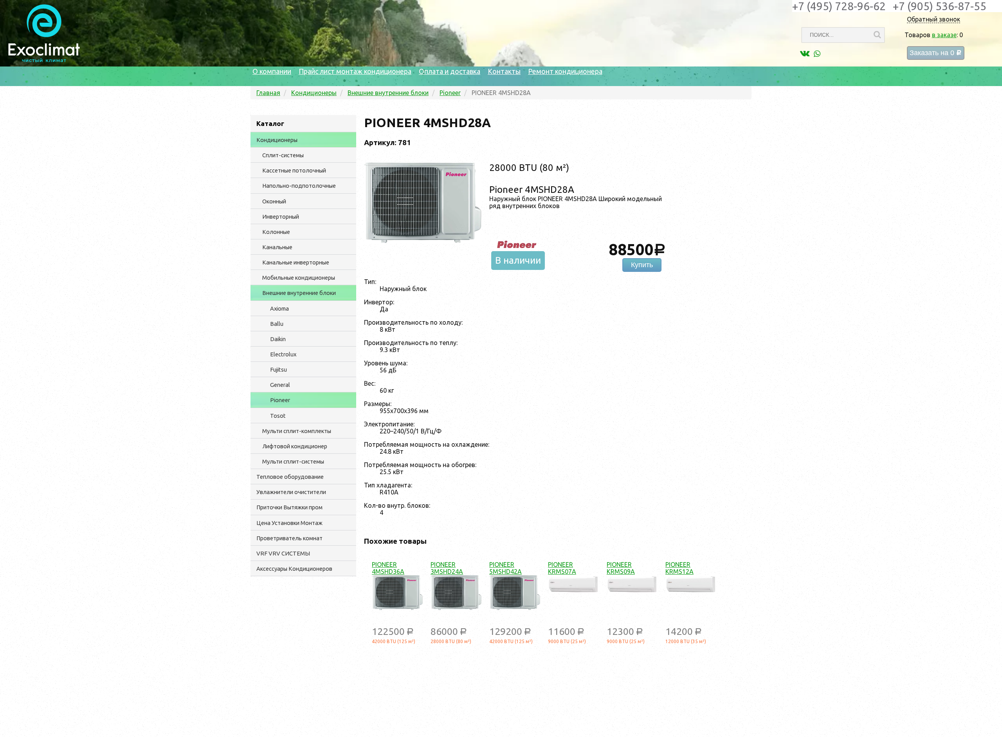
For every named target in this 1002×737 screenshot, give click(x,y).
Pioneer (280, 400)
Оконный (274, 201)
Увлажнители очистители (291, 492)
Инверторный (280, 216)
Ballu (276, 323)
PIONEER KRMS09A (621, 568)
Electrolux (283, 354)
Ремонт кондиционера (565, 71)
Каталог (270, 123)
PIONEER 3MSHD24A (447, 568)
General (280, 384)
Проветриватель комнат (289, 538)
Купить (642, 265)
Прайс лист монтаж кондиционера (355, 71)
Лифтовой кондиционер (294, 446)
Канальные (277, 247)
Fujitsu (278, 369)
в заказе (944, 34)
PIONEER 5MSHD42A (505, 568)
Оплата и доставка (449, 71)
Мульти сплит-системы (293, 461)
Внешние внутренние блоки (299, 292)
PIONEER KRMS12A (679, 568)
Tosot (278, 415)
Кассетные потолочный (294, 170)
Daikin (278, 339)
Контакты (504, 71)
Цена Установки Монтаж (289, 522)
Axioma (279, 308)
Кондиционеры (276, 140)
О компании (271, 71)
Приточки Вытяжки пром (289, 507)
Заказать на (936, 53)
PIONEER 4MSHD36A (388, 568)
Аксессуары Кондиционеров (294, 568)
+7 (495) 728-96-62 (839, 6)
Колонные (276, 231)
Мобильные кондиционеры (298, 277)
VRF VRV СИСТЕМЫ (283, 553)
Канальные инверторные (295, 262)
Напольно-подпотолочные (299, 185)
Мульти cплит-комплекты (296, 431)
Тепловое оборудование (290, 476)
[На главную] (44, 60)
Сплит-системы (283, 155)
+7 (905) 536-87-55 (939, 6)
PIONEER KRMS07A (562, 568)
